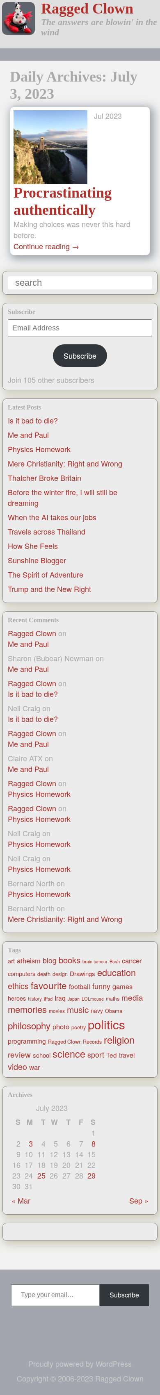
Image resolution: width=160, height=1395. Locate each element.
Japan (74, 999)
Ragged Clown (87, 8)
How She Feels (33, 545)
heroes (17, 998)
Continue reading (46, 246)
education (116, 972)
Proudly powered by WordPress (80, 1363)
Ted (111, 1054)
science (69, 1053)
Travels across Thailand (46, 531)
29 (91, 1175)
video (17, 1066)
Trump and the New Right (49, 588)
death (43, 974)
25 (41, 1175)
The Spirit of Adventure (45, 574)
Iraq (60, 997)
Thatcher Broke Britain (44, 477)
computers (21, 973)
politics (106, 1024)
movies (57, 1010)
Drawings (82, 973)
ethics (18, 986)
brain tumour (94, 961)
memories (27, 1009)
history (35, 998)
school (41, 1055)
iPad (48, 998)
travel (127, 1054)
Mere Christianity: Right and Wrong (65, 463)
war (34, 1067)
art (11, 961)
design (60, 974)
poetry (78, 1027)
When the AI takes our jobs (52, 517)
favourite (49, 985)
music (78, 1009)
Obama (113, 1011)
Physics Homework (39, 449)
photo (61, 1026)
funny (101, 986)
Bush (115, 961)
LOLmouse (93, 998)
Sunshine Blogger (37, 560)
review (19, 1054)
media (132, 997)
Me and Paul (28, 434)
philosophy (29, 1025)
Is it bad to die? (33, 420)
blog (50, 960)
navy (97, 1010)
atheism (29, 960)
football (79, 986)
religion (119, 1040)
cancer (132, 960)
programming (27, 1040)
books (69, 960)
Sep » (139, 1200)
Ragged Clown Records (75, 1041)
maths (112, 998)
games (122, 986)
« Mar (20, 1200)
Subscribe (80, 355)
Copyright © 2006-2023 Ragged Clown (80, 1378)
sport (95, 1054)
